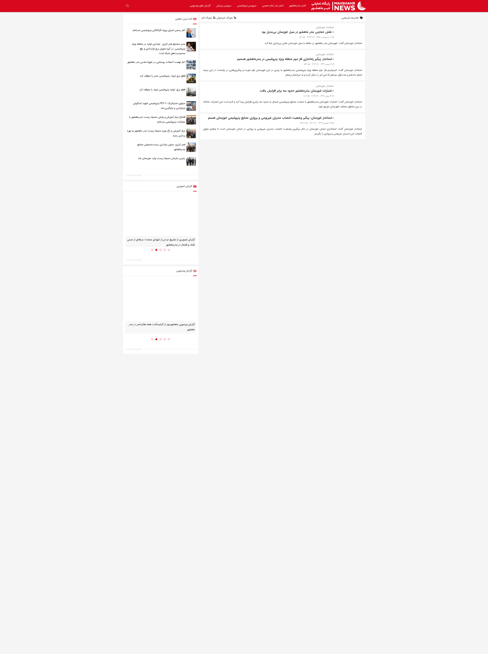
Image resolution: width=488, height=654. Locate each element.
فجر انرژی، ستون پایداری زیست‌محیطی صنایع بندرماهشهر (161, 147)
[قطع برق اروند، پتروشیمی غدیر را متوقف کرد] (191, 78)
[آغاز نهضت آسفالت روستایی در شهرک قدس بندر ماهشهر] (191, 64)
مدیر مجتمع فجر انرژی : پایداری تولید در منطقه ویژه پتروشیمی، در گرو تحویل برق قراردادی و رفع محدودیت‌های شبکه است (158, 48)
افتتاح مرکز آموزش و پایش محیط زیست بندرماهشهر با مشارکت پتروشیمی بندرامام (157, 119)
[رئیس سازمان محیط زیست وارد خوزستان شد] (191, 161)
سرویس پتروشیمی (246, 6)
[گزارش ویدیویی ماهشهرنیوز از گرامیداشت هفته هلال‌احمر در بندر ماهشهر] (160, 300)
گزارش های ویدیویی (200, 6)
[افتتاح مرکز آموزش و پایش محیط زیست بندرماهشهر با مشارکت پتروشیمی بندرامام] (191, 119)
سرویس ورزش (223, 6)
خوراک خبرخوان (225, 18)
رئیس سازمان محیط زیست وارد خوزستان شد (161, 158)
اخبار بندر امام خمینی (272, 6)
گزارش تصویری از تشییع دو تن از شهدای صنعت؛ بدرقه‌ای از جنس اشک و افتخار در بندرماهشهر (161, 242)
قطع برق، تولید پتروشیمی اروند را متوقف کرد (162, 90)
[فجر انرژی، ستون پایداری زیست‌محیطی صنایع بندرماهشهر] (191, 147)
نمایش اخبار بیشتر (133, 175)
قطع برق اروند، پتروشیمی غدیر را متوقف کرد (162, 76)
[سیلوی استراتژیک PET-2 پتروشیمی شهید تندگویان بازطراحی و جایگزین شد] (191, 106)
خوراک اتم (207, 18)
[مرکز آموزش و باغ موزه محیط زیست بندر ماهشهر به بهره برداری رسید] (191, 133)
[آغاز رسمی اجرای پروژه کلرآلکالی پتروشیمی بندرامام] (191, 32)
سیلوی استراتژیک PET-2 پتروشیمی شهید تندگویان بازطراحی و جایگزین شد (159, 105)
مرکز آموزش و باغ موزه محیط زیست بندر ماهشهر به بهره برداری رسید (156, 133)
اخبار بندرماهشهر (297, 6)
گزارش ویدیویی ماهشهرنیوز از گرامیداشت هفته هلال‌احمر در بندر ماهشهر (162, 327)
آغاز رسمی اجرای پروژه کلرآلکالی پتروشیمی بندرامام (159, 30)
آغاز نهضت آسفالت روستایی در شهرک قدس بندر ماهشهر (156, 62)
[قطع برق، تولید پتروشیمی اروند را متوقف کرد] (191, 92)
